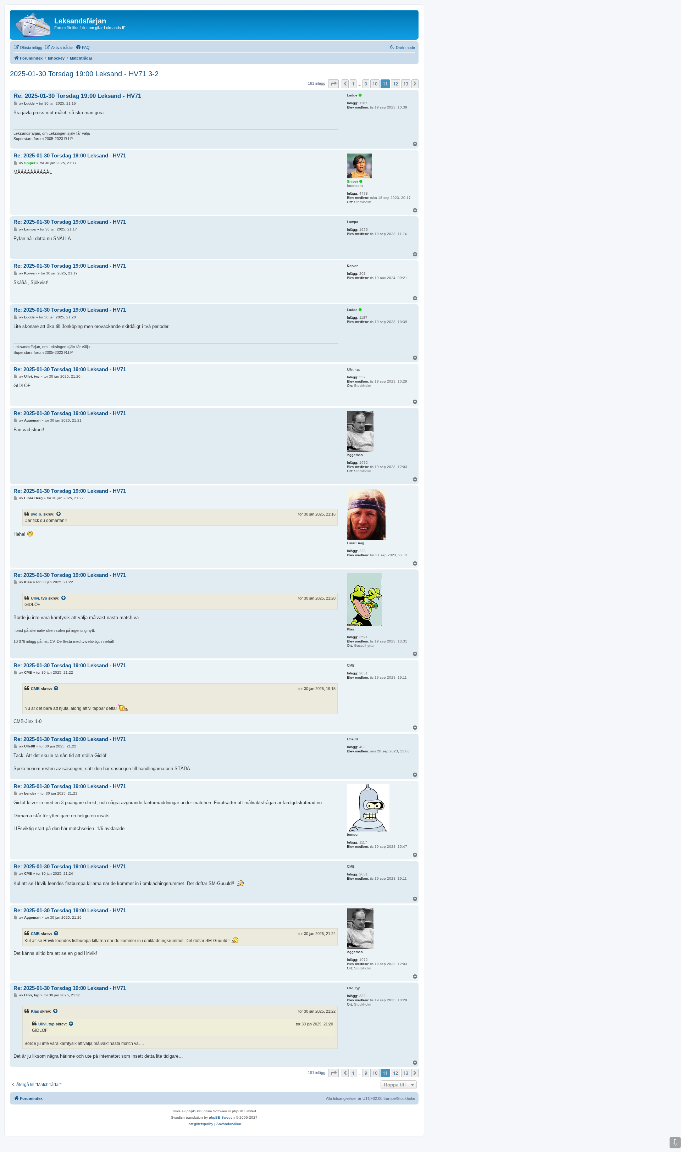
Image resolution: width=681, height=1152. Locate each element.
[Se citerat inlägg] (59, 514)
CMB (35, 688)
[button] (333, 83)
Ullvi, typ (39, 598)
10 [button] (374, 83)
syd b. (36, 514)
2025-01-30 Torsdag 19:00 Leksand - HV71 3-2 (84, 74)
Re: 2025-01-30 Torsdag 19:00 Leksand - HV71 (77, 96)
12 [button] (395, 83)
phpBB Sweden (222, 1117)
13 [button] (405, 83)
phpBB (192, 1111)
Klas (35, 1011)
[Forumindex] (33, 25)
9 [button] (366, 83)
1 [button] (353, 83)
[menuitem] (27, 47)
